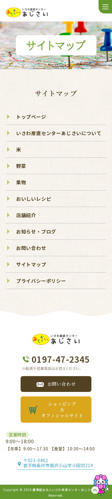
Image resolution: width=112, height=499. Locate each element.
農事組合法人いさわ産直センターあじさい (63, 489)
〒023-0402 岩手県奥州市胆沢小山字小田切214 (58, 463)
